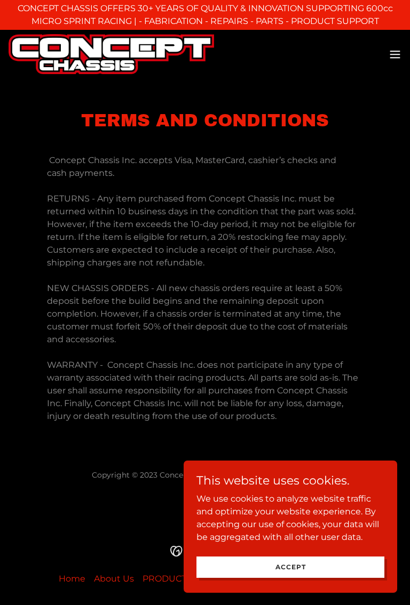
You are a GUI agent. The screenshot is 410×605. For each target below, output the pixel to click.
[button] (395, 54)
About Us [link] (114, 579)
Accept (290, 567)
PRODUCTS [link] (167, 579)
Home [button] (72, 579)
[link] (111, 54)
